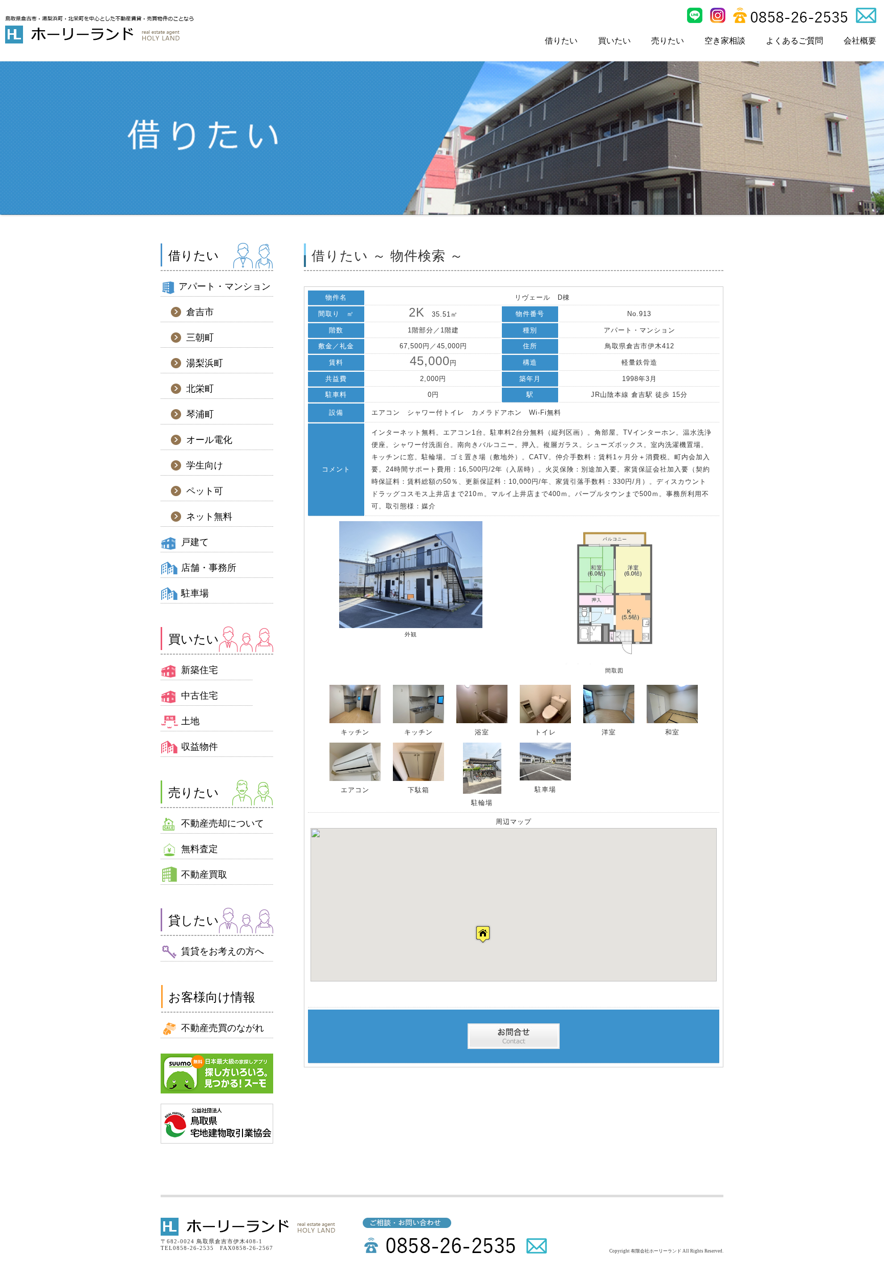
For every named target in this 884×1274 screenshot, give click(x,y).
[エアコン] (355, 779)
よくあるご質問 (794, 40)
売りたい (667, 40)
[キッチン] (355, 721)
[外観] (410, 626)
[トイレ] (545, 721)
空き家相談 (724, 40)
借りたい (561, 40)
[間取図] (614, 662)
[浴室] (481, 721)
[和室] (672, 721)
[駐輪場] (482, 791)
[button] (483, 934)
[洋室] (608, 721)
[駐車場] (545, 778)
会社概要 (860, 40)
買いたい (614, 40)
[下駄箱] (418, 779)
